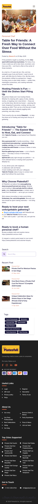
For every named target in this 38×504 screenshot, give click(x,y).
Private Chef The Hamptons (28, 471)
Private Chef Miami (11, 456)
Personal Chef (10, 322)
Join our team (26, 425)
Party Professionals (12, 319)
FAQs (6, 397)
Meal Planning (23, 332)
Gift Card (7, 392)
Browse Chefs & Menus (27, 413)
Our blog (7, 428)
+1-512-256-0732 (11, 488)
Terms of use (26, 394)
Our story (7, 412)
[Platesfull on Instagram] (7, 365)
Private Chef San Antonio (28, 466)
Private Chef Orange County (11, 466)
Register (25, 389)
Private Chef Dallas (29, 443)
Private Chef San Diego (10, 471)
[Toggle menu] (34, 6)
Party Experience (11, 332)
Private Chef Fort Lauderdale (10, 447)
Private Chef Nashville (26, 457)
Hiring (6, 425)
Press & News (26, 422)
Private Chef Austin (11, 443)
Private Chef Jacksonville (8, 452)
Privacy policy (8, 394)
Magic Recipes (10, 325)
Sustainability (22, 322)
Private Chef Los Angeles (28, 452)
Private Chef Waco (10, 475)
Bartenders (24, 319)
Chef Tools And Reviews (13, 329)
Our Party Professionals (8, 418)
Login (6, 389)
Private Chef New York (28, 462)
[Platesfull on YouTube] (16, 365)
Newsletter (25, 392)
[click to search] (4, 254)
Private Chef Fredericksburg (27, 447)
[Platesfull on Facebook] (2, 365)
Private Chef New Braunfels (10, 462)
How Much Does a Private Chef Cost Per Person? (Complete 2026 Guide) (23, 283)
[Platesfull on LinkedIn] (11, 365)
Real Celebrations (9, 422)
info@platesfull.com (29, 488)
